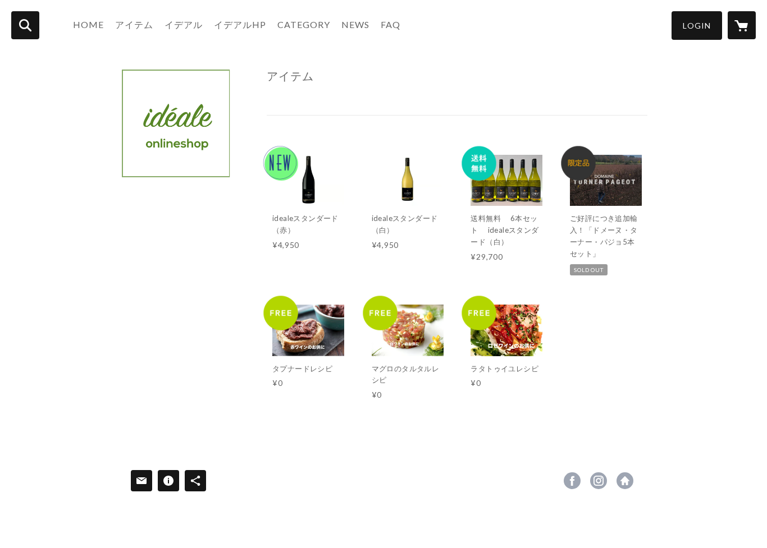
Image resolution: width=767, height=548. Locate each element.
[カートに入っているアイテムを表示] (742, 25)
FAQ (390, 24)
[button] (697, 25)
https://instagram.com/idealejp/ (598, 480)
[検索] (25, 25)
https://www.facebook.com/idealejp (572, 480)
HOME (88, 24)
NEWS (355, 24)
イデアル (184, 24)
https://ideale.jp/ (625, 480)
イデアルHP (240, 24)
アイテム (134, 24)
